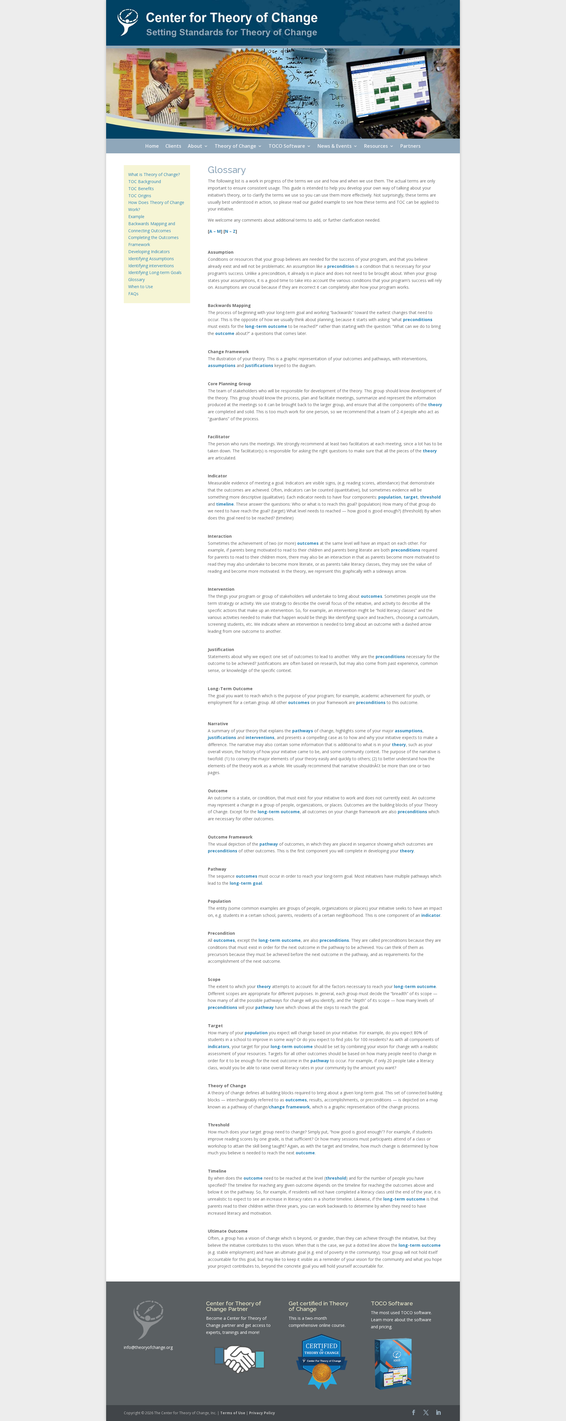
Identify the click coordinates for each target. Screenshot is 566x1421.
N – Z (230, 231)
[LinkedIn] (438, 1413)
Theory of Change (235, 146)
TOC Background (144, 181)
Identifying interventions (151, 265)
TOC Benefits (141, 188)
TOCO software (416, 1312)
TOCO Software (287, 146)
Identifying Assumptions (151, 258)
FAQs (133, 293)
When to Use (140, 286)
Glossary (136, 279)
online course (332, 1325)
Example (136, 216)
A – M (215, 231)
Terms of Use (232, 1412)
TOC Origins (139, 195)
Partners (410, 146)
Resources (376, 146)
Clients (173, 146)
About (195, 146)
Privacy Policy (262, 1412)
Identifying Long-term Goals (155, 272)
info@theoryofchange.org (148, 1347)
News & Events (334, 146)
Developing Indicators (149, 251)
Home (152, 146)
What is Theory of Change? (154, 174)
